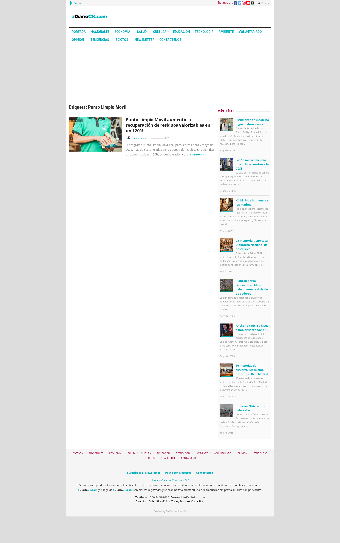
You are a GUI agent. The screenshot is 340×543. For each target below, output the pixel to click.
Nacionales (100, 32)
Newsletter (144, 39)
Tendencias (99, 39)
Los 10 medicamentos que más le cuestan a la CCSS (252, 164)
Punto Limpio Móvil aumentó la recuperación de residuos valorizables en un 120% (168, 125)
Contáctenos (170, 39)
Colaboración (139, 138)
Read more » (197, 154)
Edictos (122, 39)
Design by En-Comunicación (170, 511)
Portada (79, 32)
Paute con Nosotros (178, 472)
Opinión (78, 39)
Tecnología (204, 32)
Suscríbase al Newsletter (143, 472)
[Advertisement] (170, 70)
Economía (122, 32)
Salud (142, 32)
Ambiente (226, 32)
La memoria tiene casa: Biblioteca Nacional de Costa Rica (252, 245)
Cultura (159, 32)
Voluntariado (250, 32)
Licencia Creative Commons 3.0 (170, 480)
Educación (181, 32)
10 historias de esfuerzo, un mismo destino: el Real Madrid (252, 370)
